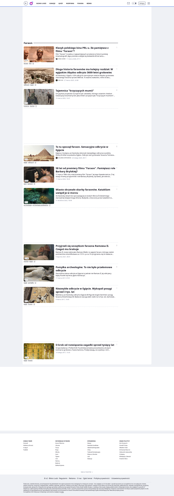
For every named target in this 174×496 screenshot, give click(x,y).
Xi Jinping (121, 454)
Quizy (61, 3)
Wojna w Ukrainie (92, 454)
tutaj (62, 492)
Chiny (89, 450)
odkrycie (26, 85)
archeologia (28, 205)
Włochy (57, 452)
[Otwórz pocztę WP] (128, 3)
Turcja (57, 447)
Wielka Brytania (59, 465)
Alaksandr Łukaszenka (125, 452)
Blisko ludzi (41, 3)
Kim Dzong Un (123, 443)
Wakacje (89, 459)
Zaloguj (141, 3)
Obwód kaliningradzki (93, 447)
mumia (26, 261)
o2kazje (52, 3)
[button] (134, 3)
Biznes (89, 3)
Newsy (89, 443)
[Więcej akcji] (117, 47)
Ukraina (57, 445)
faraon (26, 63)
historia (26, 106)
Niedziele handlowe (92, 445)
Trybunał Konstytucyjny (93, 452)
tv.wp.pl (25, 447)
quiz (25, 184)
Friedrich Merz (123, 459)
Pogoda (80, 3)
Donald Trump (123, 445)
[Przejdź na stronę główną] (26, 5)
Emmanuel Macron (124, 450)
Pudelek (25, 450)
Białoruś (57, 463)
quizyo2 (30, 184)
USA (56, 459)
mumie (32, 106)
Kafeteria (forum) (28, 445)
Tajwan (57, 456)
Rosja (56, 450)
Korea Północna (59, 443)
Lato (88, 456)
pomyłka (31, 283)
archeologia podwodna (40, 205)
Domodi (25, 443)
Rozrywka (70, 3)
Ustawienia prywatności (120, 478)
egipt (32, 85)
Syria (56, 454)
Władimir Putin (123, 447)
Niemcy (57, 461)
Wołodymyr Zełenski (125, 456)
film (30, 63)
